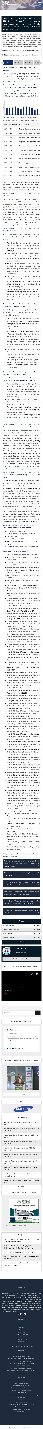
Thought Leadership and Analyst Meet (21, 1346)
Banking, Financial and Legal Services (21, 1404)
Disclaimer (21, 1341)
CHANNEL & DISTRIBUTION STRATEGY (21, 1363)
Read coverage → (14, 1048)
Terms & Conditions (21, 1334)
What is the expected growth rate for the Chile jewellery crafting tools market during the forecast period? (21, 863)
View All (21, 1094)
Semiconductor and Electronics (21, 1388)
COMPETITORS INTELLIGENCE (21, 1361)
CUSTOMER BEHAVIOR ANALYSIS (21, 1368)
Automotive (21, 1399)
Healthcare (21, 1397)
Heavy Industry (21, 1392)
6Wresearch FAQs (21, 1339)
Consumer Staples (21, 1402)
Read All (6, 1269)
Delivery (21, 1337)
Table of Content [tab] (18, 62)
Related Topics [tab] (28, 62)
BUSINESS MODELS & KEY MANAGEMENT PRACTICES (21, 1370)
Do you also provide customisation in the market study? (21, 912)
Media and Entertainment (21, 1409)
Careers (21, 1329)
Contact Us (21, 1344)
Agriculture (21, 1414)
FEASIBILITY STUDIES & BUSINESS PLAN (21, 1359)
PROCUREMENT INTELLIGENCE (21, 1366)
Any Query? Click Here (21, 959)
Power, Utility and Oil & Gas (21, 1390)
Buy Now (21, 942)
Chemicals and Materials (21, 1385)
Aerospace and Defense (21, 1383)
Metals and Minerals (21, 1407)
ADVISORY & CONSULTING (21, 1356)
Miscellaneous (21, 1411)
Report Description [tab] (8, 62)
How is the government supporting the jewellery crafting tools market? (21, 884)
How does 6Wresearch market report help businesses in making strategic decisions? (21, 902)
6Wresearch (17, 1428)
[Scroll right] (40, 63)
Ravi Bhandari (33, 55)
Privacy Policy (21, 1332)
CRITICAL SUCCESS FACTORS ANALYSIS (21, 1373)
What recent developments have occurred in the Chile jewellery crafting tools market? (21, 893)
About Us (21, 1325)
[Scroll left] (2, 63)
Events (21, 1327)
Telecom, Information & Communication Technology (21, 1395)
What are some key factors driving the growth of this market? (21, 874)
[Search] (36, 3)
